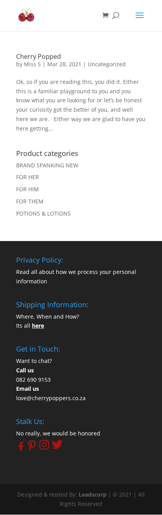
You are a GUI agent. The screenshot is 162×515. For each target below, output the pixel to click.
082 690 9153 (33, 379)
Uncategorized (107, 64)
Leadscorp (93, 494)
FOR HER (27, 177)
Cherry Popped (38, 56)
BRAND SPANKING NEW (47, 165)
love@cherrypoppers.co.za (51, 398)
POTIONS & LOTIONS (43, 213)
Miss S (32, 64)
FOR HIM (27, 189)
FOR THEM (30, 201)
